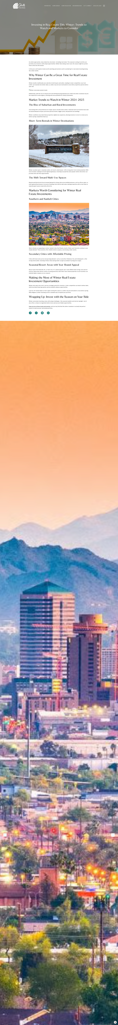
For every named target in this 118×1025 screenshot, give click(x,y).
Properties (47, 5)
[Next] (113, 835)
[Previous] (5, 835)
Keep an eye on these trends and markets (39, 306)
